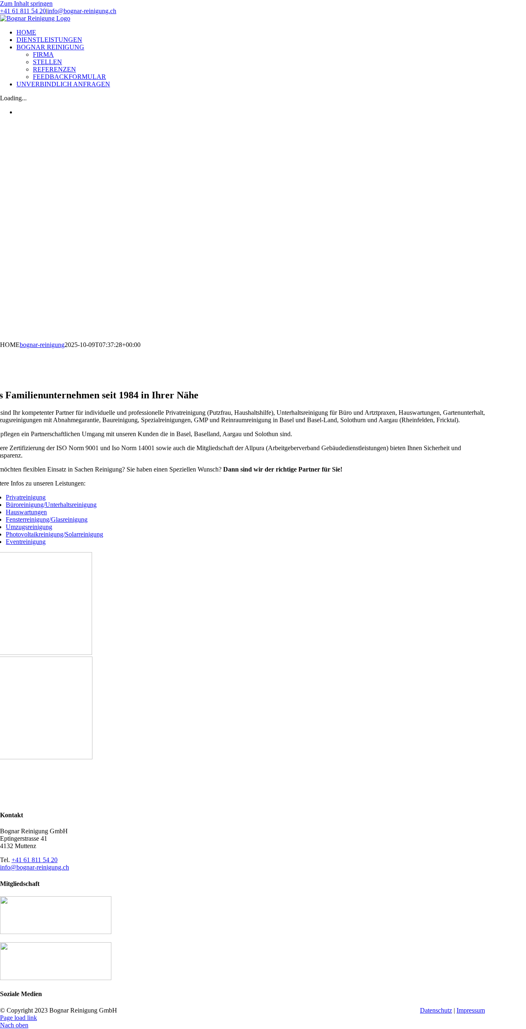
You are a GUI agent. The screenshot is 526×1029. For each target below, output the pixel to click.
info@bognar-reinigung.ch (81, 10)
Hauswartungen (26, 512)
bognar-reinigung (42, 344)
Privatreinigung (26, 497)
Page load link (18, 1017)
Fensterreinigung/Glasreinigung (47, 519)
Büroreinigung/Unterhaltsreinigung (51, 504)
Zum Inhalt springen (26, 3)
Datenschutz (436, 1010)
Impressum (471, 1010)
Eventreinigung (26, 541)
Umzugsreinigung (29, 526)
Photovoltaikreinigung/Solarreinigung (54, 534)
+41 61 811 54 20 (23, 10)
